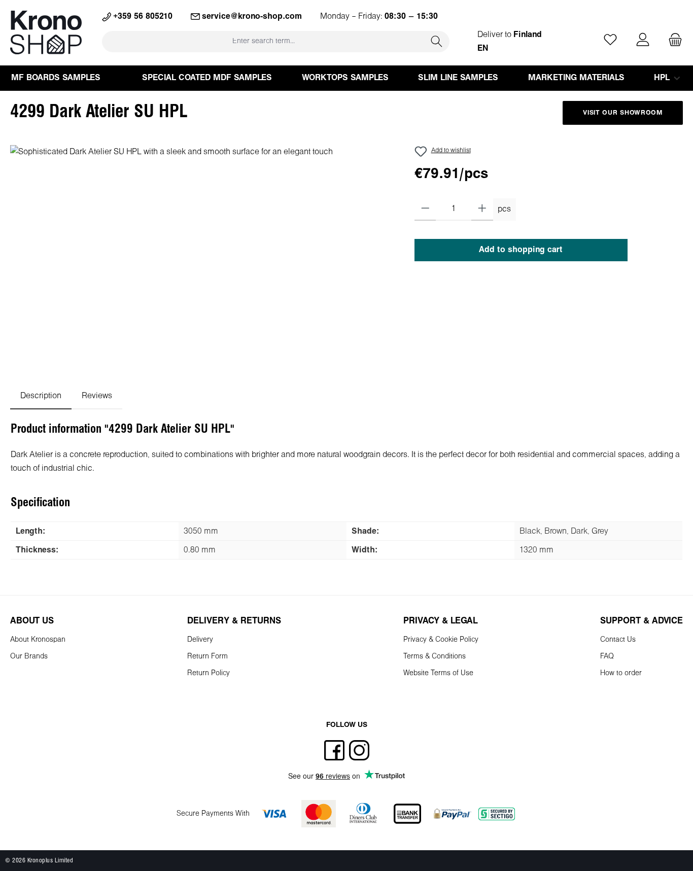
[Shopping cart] (672, 40)
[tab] (41, 395)
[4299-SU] (202, 254)
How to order (621, 673)
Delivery (200, 640)
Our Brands (29, 656)
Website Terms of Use (438, 673)
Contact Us (618, 640)
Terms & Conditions (434, 656)
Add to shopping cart (521, 250)
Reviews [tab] (97, 396)
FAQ (607, 656)
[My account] (642, 40)
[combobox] (263, 41)
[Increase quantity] (482, 209)
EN (482, 48)
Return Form (207, 656)
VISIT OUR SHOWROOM (623, 113)
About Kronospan (37, 640)
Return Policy (208, 673)
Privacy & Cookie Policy (440, 640)
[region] (202, 254)
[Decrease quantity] (425, 209)
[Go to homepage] (46, 32)
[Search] (436, 41)
